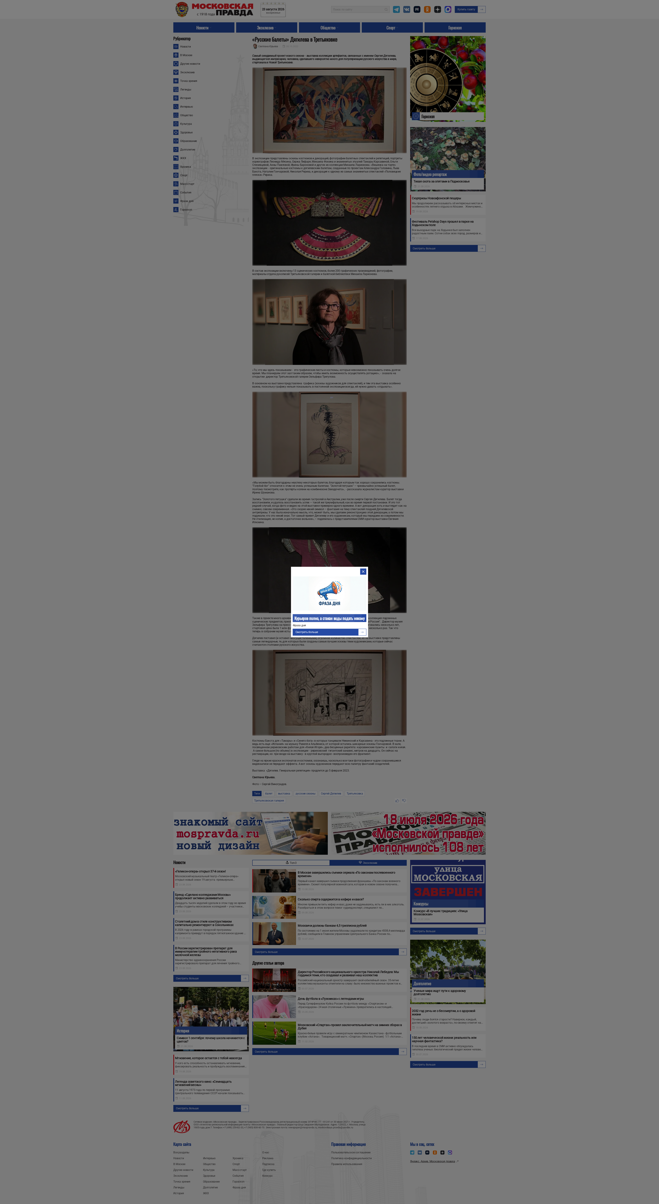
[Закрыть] (363, 571)
